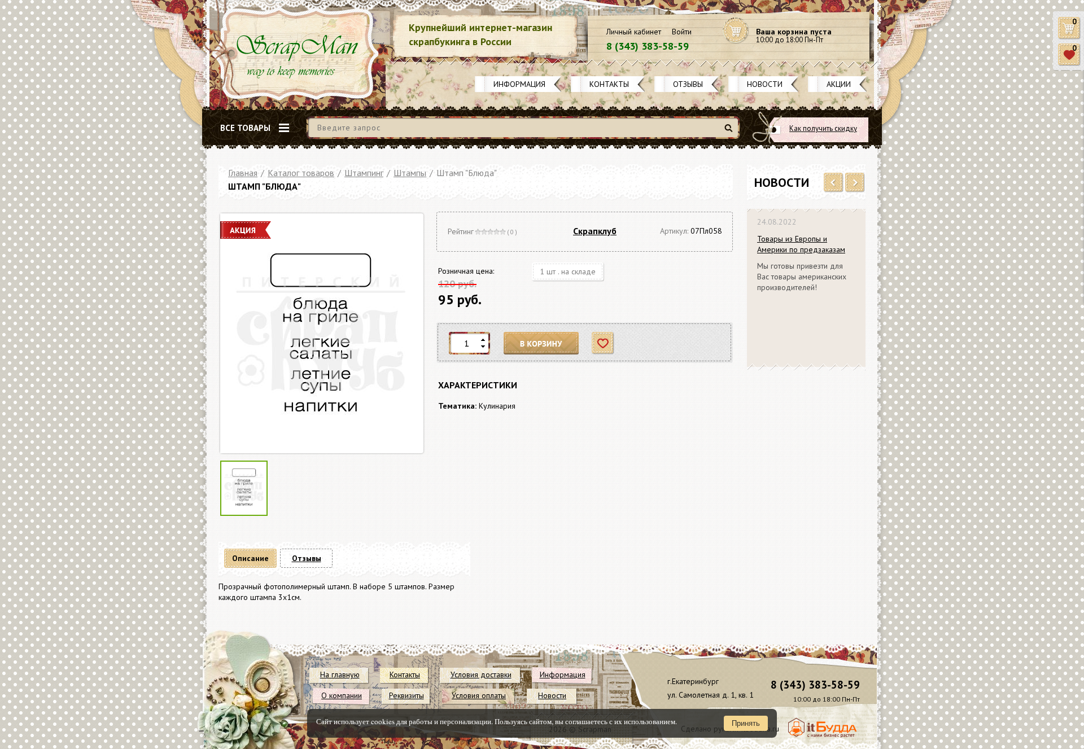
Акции (839, 84)
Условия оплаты (479, 695)
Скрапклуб (595, 230)
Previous (833, 183)
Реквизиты (406, 695)
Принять (746, 723)
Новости (765, 84)
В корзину (541, 343)
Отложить (603, 343)
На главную (340, 674)
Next (855, 183)
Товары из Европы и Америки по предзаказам (801, 244)
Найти (730, 132)
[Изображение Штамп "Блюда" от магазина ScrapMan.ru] (320, 333)
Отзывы (688, 84)
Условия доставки (481, 674)
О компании (341, 695)
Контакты (609, 84)
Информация (519, 84)
